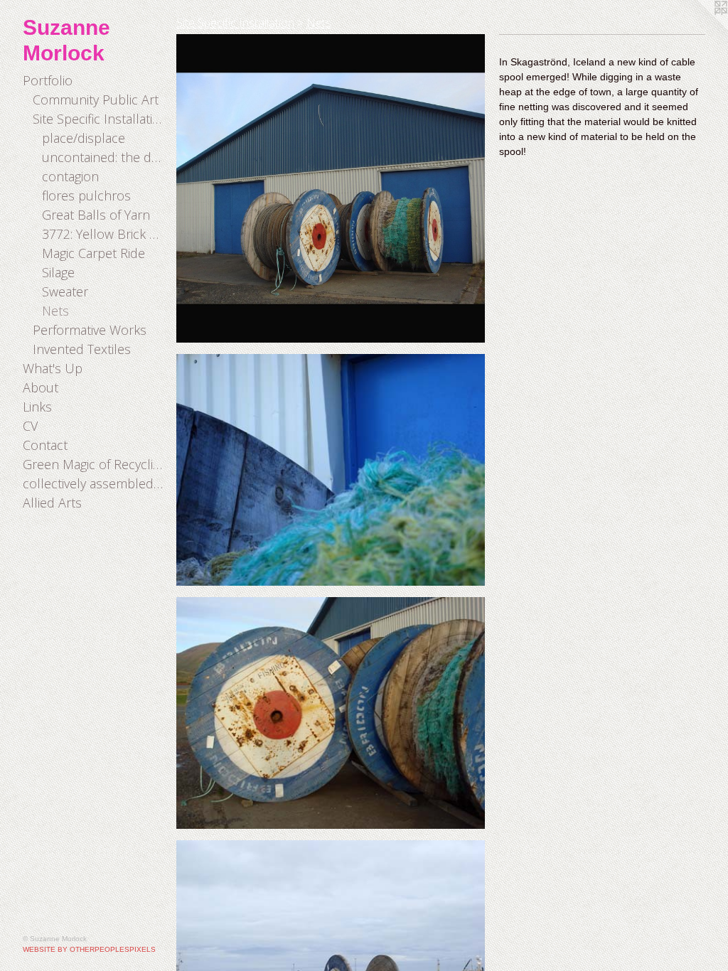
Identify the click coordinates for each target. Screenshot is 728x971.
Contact (45, 445)
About (40, 387)
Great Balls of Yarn (96, 214)
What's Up (52, 368)
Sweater (65, 291)
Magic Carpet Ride (93, 253)
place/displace (83, 137)
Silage (58, 272)
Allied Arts (52, 502)
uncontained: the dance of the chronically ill (103, 157)
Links (37, 406)
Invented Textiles (82, 349)
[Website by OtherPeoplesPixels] (699, 28)
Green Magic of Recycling (94, 464)
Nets (55, 310)
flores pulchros (86, 195)
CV (30, 425)
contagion (70, 176)
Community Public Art (96, 99)
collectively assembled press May (94, 483)
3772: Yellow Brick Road (103, 233)
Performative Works (89, 329)
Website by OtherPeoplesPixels (89, 949)
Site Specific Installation (99, 118)
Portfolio (48, 80)
